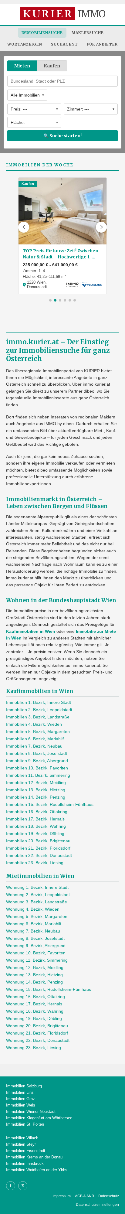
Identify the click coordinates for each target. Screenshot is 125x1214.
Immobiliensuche (42, 32)
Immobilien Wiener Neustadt (31, 1111)
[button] (23, 227)
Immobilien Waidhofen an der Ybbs (36, 1170)
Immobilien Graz (20, 1098)
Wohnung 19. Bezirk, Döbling (34, 1018)
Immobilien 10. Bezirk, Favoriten (37, 768)
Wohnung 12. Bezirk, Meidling (34, 967)
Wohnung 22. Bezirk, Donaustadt (37, 1040)
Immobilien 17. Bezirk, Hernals (35, 819)
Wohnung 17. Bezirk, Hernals (34, 1003)
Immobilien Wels (20, 1105)
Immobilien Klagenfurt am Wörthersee (39, 1118)
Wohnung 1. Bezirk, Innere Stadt (37, 887)
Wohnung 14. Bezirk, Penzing (34, 982)
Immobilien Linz (20, 1092)
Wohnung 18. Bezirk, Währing (34, 1011)
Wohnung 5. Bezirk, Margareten (36, 916)
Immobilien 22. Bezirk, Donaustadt (39, 855)
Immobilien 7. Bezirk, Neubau (34, 746)
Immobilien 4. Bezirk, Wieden (34, 724)
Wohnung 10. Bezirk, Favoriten (36, 952)
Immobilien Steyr (21, 1144)
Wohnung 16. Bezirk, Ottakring (35, 996)
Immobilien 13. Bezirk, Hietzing (35, 789)
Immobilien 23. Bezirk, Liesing (34, 862)
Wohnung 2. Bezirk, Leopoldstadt (38, 894)
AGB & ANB (84, 1196)
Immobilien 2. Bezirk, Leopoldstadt (39, 709)
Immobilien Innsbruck (25, 1163)
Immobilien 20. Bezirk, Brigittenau (38, 840)
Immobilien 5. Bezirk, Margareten (38, 731)
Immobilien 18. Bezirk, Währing (36, 826)
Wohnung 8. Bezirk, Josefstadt (35, 938)
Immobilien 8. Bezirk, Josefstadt (36, 753)
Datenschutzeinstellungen (97, 1204)
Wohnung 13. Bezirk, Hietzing (34, 974)
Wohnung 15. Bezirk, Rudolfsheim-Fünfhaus (48, 989)
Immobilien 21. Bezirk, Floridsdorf (38, 848)
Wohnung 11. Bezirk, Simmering (37, 960)
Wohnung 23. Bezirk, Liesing (33, 1047)
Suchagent (64, 44)
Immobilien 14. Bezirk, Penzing (35, 797)
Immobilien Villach (22, 1138)
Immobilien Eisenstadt (25, 1150)
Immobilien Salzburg (24, 1086)
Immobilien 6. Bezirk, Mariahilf (35, 738)
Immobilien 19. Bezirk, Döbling (35, 833)
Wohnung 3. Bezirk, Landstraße (36, 901)
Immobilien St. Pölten (25, 1124)
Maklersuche (88, 32)
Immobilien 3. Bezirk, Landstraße (37, 716)
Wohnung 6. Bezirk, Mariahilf (33, 923)
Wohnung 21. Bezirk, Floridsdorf (37, 1033)
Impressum (61, 1196)
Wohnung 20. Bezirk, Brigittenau (37, 1025)
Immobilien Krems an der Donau (34, 1157)
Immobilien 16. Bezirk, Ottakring (36, 811)
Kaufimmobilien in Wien (30, 631)
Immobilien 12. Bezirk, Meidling (36, 782)
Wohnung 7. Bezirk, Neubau (33, 931)
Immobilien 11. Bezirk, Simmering (38, 775)
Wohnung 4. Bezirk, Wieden (32, 909)
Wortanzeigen (24, 44)
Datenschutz (108, 1196)
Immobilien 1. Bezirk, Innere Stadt (38, 702)
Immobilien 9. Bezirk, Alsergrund (37, 760)
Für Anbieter (102, 44)
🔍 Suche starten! (62, 135)
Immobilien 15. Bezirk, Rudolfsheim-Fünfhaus (49, 804)
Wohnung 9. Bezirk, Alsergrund (36, 945)
